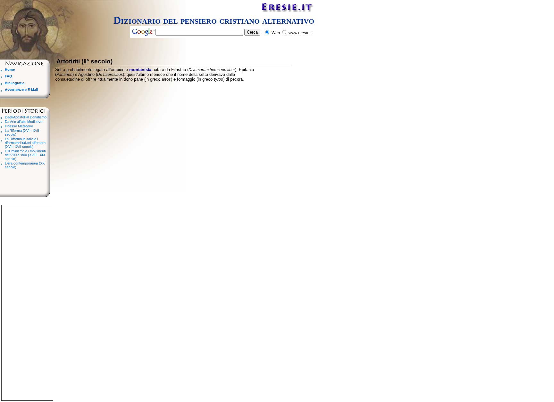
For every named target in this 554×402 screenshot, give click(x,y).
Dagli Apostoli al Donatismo (25, 117)
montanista (140, 69)
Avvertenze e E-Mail (21, 90)
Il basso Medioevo (19, 126)
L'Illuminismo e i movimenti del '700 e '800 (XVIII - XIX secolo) (25, 155)
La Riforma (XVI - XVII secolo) (22, 132)
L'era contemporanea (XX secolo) (25, 165)
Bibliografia (14, 83)
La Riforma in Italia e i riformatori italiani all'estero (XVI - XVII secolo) (25, 143)
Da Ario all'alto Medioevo (23, 122)
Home (10, 69)
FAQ (8, 76)
